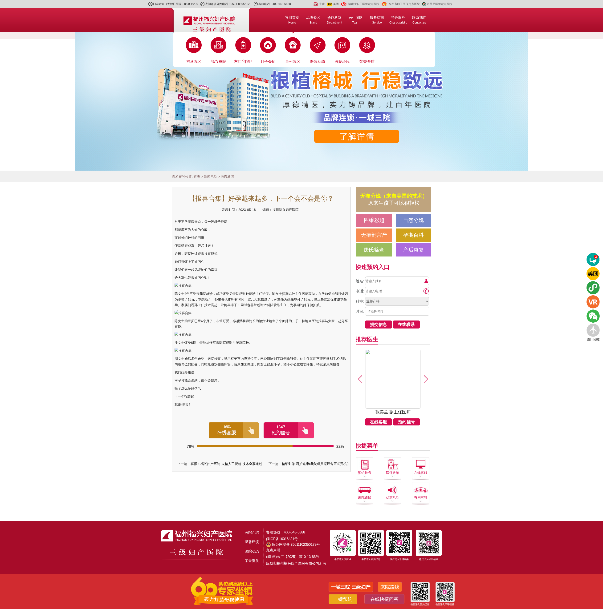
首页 (197, 176)
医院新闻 (227, 176)
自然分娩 (413, 220)
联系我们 (419, 20)
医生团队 (356, 20)
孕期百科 (413, 235)
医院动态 (317, 62)
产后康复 (413, 250)
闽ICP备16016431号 (282, 539)
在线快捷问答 (383, 599)
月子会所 (268, 62)
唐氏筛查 (374, 250)
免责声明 (273, 550)
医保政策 (392, 473)
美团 (336, 4)
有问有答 (420, 497)
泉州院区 (292, 62)
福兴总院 (218, 62)
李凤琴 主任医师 (393, 412)
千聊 (322, 4)
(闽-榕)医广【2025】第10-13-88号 (292, 557)
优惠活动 (392, 497)
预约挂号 (406, 422)
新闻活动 (210, 176)
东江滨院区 (243, 62)
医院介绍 (252, 532)
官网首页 (292, 20)
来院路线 (364, 497)
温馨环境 (252, 542)
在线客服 (378, 422)
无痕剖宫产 (374, 235)
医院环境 (342, 62)
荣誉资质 (367, 62)
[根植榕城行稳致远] (301, 101)
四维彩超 (374, 220)
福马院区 (193, 62)
